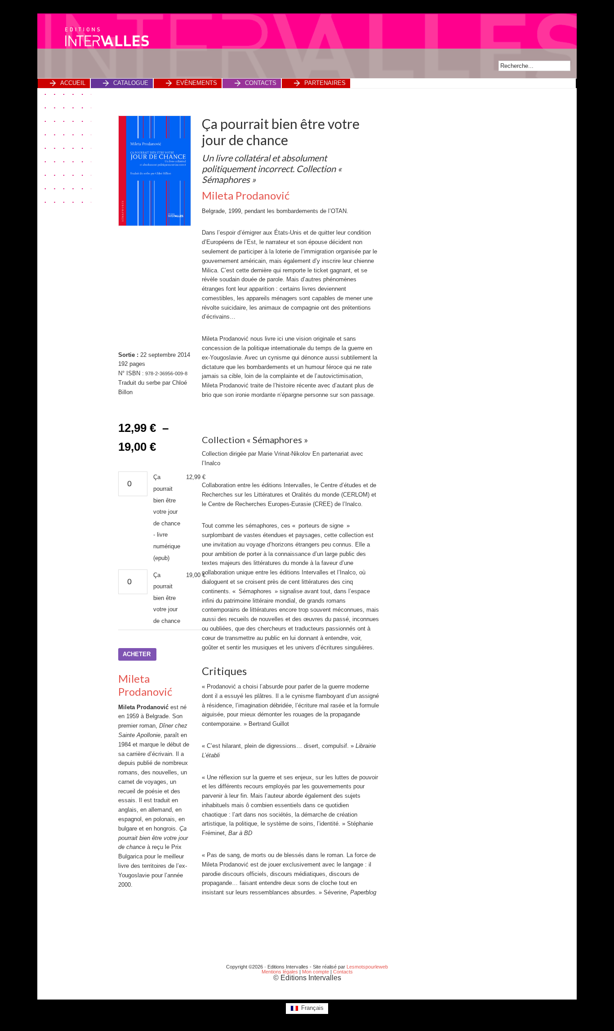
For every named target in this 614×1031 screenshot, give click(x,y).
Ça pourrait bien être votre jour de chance (166, 598)
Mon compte (315, 971)
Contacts (343, 971)
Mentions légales (280, 971)
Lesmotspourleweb (367, 966)
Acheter (137, 654)
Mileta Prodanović (145, 685)
